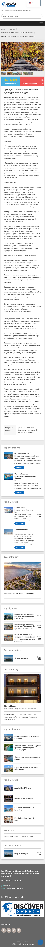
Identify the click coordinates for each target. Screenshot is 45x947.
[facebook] (3, 930)
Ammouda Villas (21, 531)
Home (3, 29)
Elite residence (13, 706)
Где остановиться (29, 83)
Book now (20, 523)
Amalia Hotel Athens (22, 788)
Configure (24, 941)
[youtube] (8, 930)
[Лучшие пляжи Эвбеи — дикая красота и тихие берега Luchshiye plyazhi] (8, 747)
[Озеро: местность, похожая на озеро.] (8, 758)
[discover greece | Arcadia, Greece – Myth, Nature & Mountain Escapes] (9, 5)
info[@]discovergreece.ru (13, 888)
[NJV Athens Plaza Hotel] (8, 798)
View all (19, 467)
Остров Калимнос (22, 453)
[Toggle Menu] (41, 23)
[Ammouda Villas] (8, 539)
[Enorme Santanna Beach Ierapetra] (8, 808)
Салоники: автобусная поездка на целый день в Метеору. (24, 616)
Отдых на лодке (21, 658)
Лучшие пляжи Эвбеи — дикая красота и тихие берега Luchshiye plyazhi (27, 748)
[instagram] (19, 930)
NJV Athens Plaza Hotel (23, 798)
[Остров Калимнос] (8, 460)
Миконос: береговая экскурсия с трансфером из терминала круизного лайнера (24, 638)
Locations (12, 29)
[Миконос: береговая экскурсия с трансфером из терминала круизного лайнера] (8, 638)
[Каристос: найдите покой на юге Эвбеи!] (8, 768)
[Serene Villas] (8, 516)
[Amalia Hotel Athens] (8, 788)
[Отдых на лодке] (8, 658)
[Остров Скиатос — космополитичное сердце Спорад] (8, 483)
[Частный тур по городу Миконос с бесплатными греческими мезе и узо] (8, 626)
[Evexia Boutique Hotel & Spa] (8, 819)
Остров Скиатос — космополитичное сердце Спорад (25, 476)
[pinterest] (14, 930)
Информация (10, 81)
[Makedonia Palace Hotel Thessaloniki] (22, 576)
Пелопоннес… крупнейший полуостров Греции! (17, 32)
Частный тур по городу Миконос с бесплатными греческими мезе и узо (24, 627)
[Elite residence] (22, 688)
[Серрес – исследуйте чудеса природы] (8, 737)
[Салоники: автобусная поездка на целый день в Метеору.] (8, 616)
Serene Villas (19, 508)
